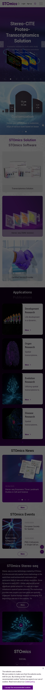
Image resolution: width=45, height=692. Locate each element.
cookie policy (30, 682)
